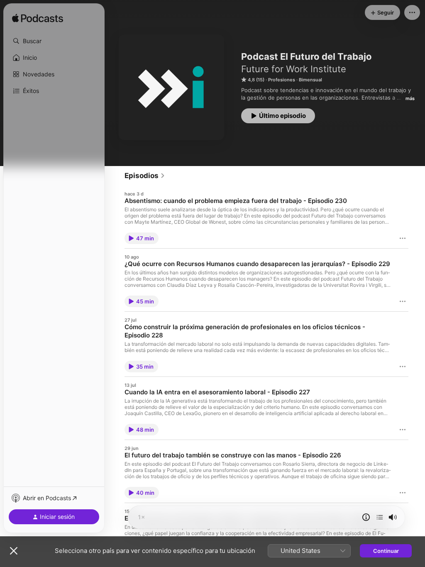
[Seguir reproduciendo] (380, 517)
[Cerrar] (13, 551)
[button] (54, 41)
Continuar (386, 550)
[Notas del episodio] (366, 517)
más (410, 98)
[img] (37, 19)
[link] (145, 175)
